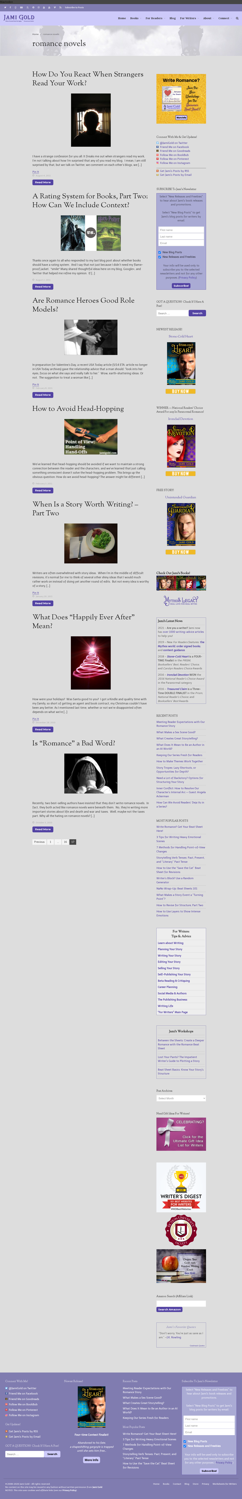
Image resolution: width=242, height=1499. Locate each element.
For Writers (188, 18)
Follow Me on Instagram (174, 163)
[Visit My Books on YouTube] (49, 7)
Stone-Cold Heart (181, 336)
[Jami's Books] (181, 589)
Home (122, 18)
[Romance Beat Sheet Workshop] (181, 122)
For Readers (154, 18)
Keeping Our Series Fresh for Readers (179, 755)
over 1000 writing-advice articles (183, 631)
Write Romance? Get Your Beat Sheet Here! (149, 1433)
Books (134, 18)
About (207, 18)
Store (195, 1484)
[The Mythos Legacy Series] (181, 605)
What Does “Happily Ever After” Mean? (83, 622)
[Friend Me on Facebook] (10, 7)
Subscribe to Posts (74, 7)
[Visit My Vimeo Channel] (55, 7)
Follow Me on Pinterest (174, 159)
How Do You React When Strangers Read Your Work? (87, 79)
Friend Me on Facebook (174, 147)
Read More (43, 182)
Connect (223, 18)
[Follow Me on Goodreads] (15, 8)
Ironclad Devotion (180, 419)
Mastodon (6, 2)
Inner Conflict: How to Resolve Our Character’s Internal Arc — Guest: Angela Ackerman (181, 792)
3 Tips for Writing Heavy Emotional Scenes (149, 1439)
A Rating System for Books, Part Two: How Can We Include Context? (90, 201)
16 (65, 842)
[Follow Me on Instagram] (39, 7)
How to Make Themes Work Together (179, 761)
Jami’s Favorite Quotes (181, 1327)
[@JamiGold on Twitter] (5, 7)
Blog (173, 18)
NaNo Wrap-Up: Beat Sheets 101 (176, 888)
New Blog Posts (172, 252)
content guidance (174, 650)
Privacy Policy (187, 277)
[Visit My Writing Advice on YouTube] (44, 7)
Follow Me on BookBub (174, 155)
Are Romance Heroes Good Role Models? (83, 305)
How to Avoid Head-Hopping (78, 409)
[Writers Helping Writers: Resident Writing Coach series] (181, 1282)
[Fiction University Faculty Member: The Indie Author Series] (181, 1247)
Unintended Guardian (180, 497)
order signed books (188, 646)
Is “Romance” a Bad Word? (73, 744)
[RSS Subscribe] (60, 7)
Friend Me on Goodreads (174, 151)
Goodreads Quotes (197, 1346)
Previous (39, 842)
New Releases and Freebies (179, 256)
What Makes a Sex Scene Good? (176, 732)
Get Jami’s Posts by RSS (174, 171)
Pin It (35, 171)
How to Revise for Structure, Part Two (179, 905)
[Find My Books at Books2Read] (27, 7)
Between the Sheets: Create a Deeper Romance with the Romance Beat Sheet (181, 1044)
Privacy (205, 1484)
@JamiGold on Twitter (173, 143)
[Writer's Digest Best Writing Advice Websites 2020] (181, 1211)
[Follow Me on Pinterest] (33, 7)
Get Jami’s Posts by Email (175, 175)
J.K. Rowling (174, 1337)
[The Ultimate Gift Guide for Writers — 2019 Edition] (181, 1149)
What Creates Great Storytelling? (177, 738)
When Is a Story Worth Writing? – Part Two (85, 509)
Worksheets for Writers (225, 1484)
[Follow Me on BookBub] (21, 7)
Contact (177, 1484)
